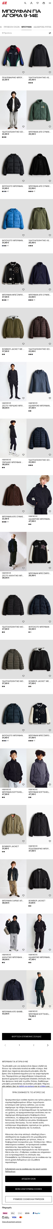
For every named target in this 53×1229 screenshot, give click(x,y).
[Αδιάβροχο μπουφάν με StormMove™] (39, 933)
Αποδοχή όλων (29, 1179)
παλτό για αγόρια (26, 1086)
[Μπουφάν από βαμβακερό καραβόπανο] (13, 989)
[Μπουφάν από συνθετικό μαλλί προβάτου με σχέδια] (39, 110)
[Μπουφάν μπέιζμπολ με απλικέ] (13, 273)
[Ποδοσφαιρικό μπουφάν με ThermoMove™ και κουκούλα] (39, 824)
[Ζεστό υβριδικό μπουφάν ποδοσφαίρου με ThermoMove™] (13, 381)
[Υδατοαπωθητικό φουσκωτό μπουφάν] (13, 605)
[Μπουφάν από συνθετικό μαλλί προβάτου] (39, 164)
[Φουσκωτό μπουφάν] (39, 605)
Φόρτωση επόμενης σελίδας (26, 1036)
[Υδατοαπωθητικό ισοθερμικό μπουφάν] (13, 110)
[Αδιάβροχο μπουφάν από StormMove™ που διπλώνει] (39, 381)
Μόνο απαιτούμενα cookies (28, 1189)
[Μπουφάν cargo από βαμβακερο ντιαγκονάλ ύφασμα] (13, 879)
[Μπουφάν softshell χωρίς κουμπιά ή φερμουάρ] (39, 989)
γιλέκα (43, 1086)
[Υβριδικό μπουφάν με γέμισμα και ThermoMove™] (13, 438)
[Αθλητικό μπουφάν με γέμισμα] (13, 933)
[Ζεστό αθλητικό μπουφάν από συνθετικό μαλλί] (13, 551)
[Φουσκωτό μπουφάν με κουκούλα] (13, 164)
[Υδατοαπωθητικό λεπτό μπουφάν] (39, 55)
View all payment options (11, 1222)
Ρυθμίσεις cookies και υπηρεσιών (28, 1199)
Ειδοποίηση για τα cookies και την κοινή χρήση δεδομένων (26, 1170)
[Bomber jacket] (13, 824)
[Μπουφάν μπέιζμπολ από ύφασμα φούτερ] (39, 551)
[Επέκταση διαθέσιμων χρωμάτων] (31, 82)
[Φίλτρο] (49, 33)
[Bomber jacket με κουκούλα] (13, 327)
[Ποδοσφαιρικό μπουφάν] (13, 55)
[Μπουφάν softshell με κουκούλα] (13, 768)
